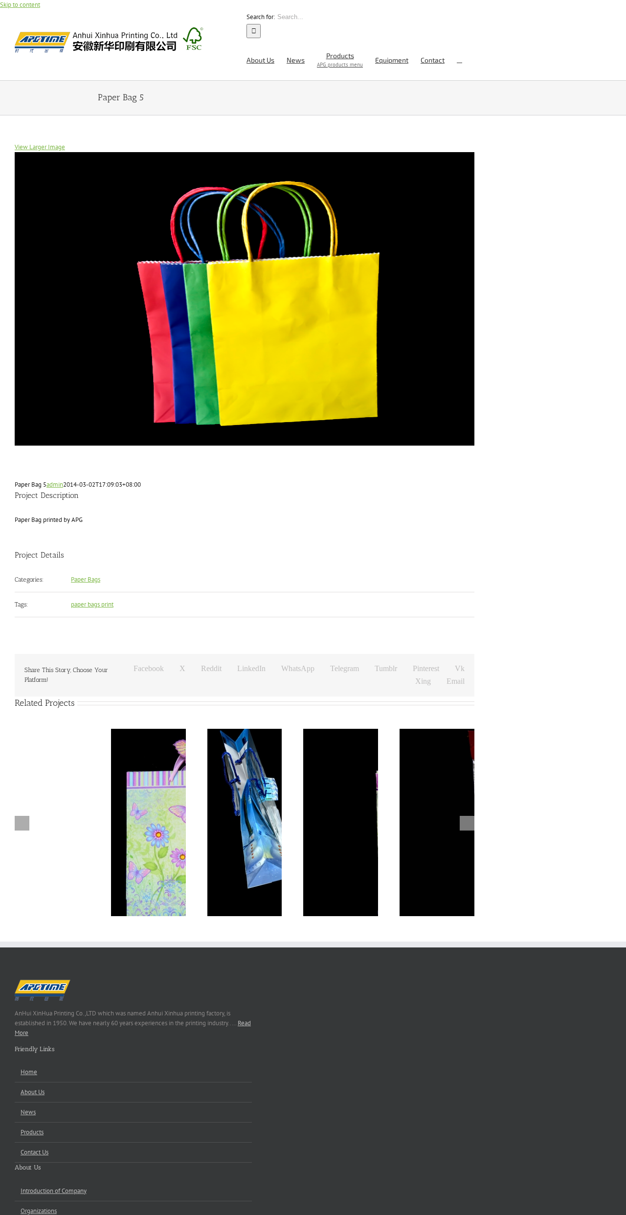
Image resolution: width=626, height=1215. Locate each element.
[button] (459, 59)
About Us (33, 1092)
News (28, 1112)
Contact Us (34, 1152)
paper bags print (92, 604)
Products (32, 1132)
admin (54, 484)
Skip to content (20, 4)
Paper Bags (85, 579)
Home (29, 1072)
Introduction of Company (54, 1191)
